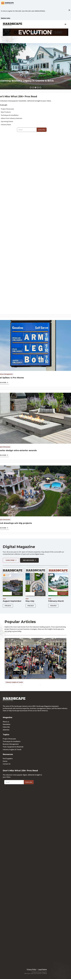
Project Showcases (9, 739)
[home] (12, 24)
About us (6, 722)
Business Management (11, 744)
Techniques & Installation (12, 741)
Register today (5, 18)
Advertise (6, 730)
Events (5, 761)
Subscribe (6, 727)
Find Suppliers (8, 758)
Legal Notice (42, 969)
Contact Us (6, 764)
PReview (8, 606)
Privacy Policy (31, 969)
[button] (65, 24)
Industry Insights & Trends (14, 682)
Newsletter (6, 724)
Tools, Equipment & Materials (13, 747)
